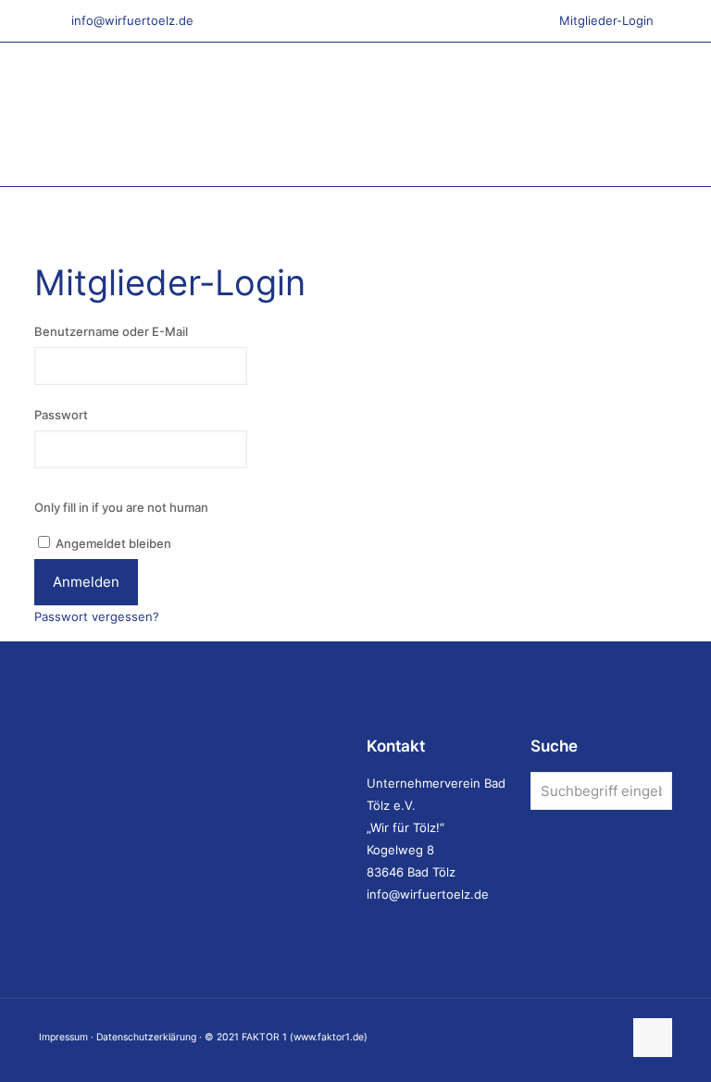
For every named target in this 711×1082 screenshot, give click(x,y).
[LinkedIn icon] (569, 1037)
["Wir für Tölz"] (265, 114)
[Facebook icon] (549, 1037)
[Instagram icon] (588, 1037)
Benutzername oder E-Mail (111, 331)
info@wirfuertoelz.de (132, 20)
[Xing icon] (608, 1037)
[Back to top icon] (652, 1037)
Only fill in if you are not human (121, 507)
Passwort (61, 414)
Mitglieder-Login (606, 20)
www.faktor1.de (328, 1037)
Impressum (63, 1037)
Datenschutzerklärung (146, 1037)
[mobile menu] (642, 115)
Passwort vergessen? (96, 616)
